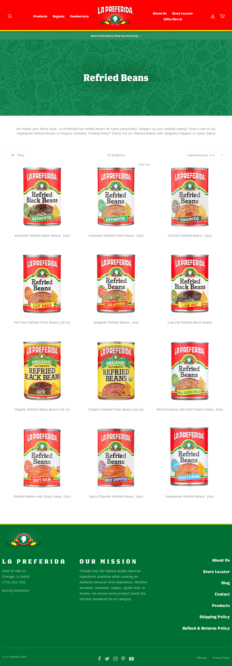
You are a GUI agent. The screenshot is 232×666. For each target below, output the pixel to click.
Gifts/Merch (173, 19)
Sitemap (201, 657)
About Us (160, 13)
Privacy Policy (221, 657)
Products (40, 16)
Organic (59, 16)
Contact (222, 594)
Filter (20, 155)
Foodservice (79, 16)
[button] (116, 36)
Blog (225, 582)
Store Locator (182, 13)
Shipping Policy (215, 616)
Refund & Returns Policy (206, 628)
